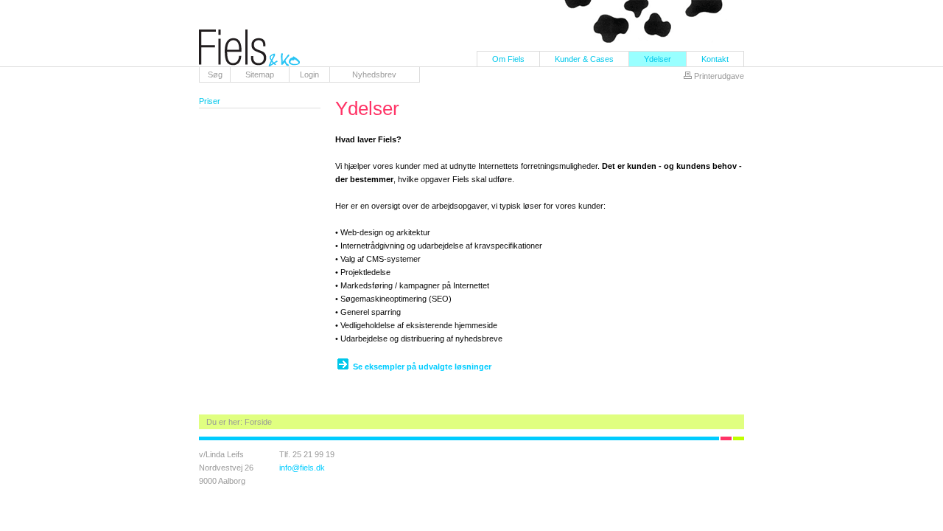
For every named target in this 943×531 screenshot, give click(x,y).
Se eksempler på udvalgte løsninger (422, 366)
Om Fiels (508, 59)
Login (309, 74)
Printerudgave (719, 76)
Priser (209, 101)
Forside (258, 421)
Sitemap (259, 74)
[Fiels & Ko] (249, 63)
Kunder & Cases (584, 59)
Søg (215, 74)
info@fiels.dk (302, 467)
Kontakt (715, 59)
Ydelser (657, 59)
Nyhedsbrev (374, 74)
